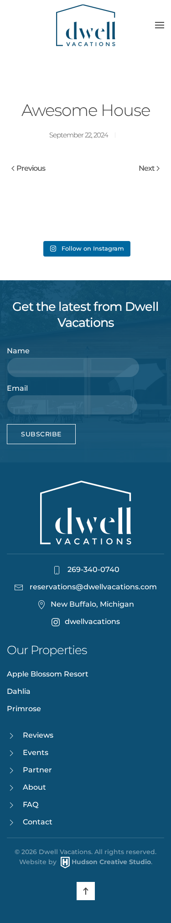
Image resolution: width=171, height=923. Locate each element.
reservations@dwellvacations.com (93, 586)
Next (147, 168)
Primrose (24, 708)
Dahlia (19, 691)
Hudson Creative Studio (111, 862)
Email (17, 388)
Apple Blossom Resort (47, 674)
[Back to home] (85, 25)
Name (18, 350)
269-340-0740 (92, 569)
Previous (30, 168)
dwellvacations (92, 621)
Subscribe (41, 434)
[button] (159, 25)
